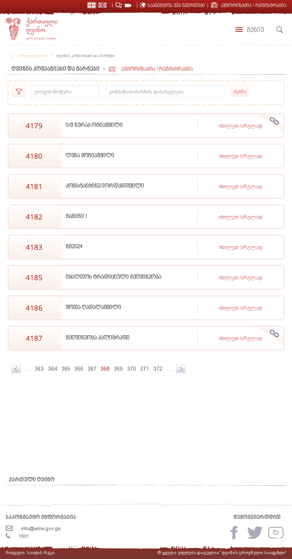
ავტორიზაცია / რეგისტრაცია (253, 6)
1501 (23, 536)
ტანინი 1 (76, 216)
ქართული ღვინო (32, 55)
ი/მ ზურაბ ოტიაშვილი (94, 125)
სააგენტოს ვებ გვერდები (176, 6)
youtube (276, 533)
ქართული (91, 5)
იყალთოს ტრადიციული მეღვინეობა (113, 277)
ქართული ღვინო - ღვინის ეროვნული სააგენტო (31, 29)
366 (78, 369)
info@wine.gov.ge (40, 528)
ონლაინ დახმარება (118, 5)
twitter (255, 533)
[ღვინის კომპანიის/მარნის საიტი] (274, 121)
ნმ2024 (74, 247)
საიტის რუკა (41, 552)
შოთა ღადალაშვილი (93, 307)
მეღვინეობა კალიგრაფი (98, 338)
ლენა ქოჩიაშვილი (90, 156)
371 (144, 369)
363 (39, 369)
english (102, 5)
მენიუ (255, 30)
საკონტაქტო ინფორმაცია (41, 517)
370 (131, 369)
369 (118, 369)
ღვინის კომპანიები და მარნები (85, 55)
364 (52, 369)
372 (157, 369)
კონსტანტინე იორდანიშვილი (105, 186)
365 (65, 369)
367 (92, 369)
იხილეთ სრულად (240, 125)
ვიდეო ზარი (128, 5)
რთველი (15, 552)
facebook (234, 533)
